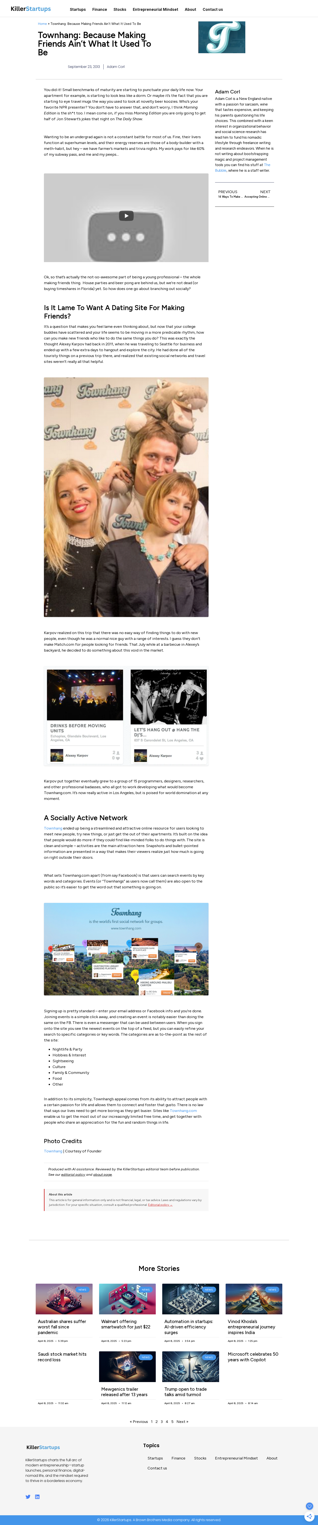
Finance (99, 9)
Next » (182, 1421)
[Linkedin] (37, 1496)
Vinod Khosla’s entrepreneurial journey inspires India (251, 1327)
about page (102, 1175)
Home (42, 24)
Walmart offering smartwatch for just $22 (125, 1324)
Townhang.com (183, 1110)
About (190, 9)
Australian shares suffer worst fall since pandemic (62, 1327)
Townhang (53, 828)
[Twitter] (28, 1496)
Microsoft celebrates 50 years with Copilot (253, 1356)
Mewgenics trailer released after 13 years (124, 1391)
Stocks (120, 9)
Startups (78, 9)
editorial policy (73, 1175)
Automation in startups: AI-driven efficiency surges (188, 1327)
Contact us (213, 9)
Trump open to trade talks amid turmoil (185, 1391)
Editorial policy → (160, 1205)
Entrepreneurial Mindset (155, 9)
